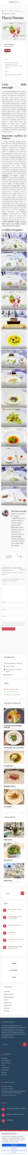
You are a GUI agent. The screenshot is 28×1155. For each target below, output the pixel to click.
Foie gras (5, 175)
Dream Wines (7, 991)
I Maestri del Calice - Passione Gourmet (12, 568)
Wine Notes (6, 1011)
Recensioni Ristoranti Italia (17, 11)
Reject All (14, 1152)
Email (3, 609)
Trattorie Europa (8, 1002)
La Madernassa (8, 766)
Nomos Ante (13, 1095)
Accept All (14, 1145)
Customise (14, 1148)
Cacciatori (11, 1088)
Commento (5, 584)
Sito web (4, 616)
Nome (4, 602)
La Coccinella (8, 807)
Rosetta (10, 1086)
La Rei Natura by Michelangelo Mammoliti (13, 726)
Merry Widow (14, 970)
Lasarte (14, 977)
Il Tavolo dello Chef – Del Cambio (14, 748)
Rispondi (24, 569)
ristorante (23, 111)
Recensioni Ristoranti (9, 997)
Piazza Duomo (8, 840)
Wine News (6, 1008)
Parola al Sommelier (8, 994)
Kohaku (14, 963)
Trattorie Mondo (8, 1005)
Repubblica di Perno (10, 786)
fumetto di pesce (14, 286)
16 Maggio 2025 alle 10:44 (7, 570)
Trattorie (6, 1000)
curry (22, 363)
